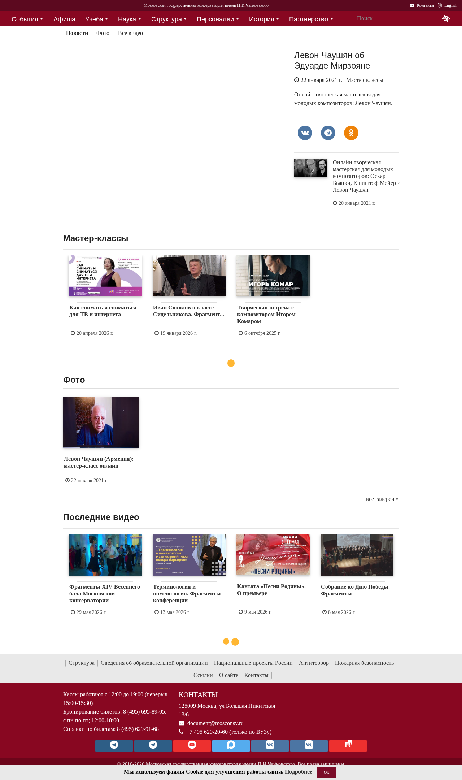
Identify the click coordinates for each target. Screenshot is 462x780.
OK (326, 772)
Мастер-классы (364, 80)
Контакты (256, 675)
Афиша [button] (64, 19)
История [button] (261, 19)
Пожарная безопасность (364, 663)
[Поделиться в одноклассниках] (351, 133)
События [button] (25, 19)
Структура (82, 663)
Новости (77, 33)
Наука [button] (127, 19)
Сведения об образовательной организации (154, 663)
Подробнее (298, 771)
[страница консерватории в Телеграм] (114, 746)
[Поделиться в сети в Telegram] (328, 133)
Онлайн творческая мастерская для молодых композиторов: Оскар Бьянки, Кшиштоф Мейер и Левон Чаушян (367, 176)
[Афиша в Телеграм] (348, 746)
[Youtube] (192, 746)
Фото (102, 33)
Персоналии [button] (215, 19)
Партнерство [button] (308, 19)
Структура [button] (166, 19)
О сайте (228, 675)
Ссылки (203, 675)
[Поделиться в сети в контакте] (305, 133)
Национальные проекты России (253, 663)
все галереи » (382, 499)
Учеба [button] (94, 19)
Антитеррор (314, 663)
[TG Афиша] (153, 746)
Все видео (130, 33)
